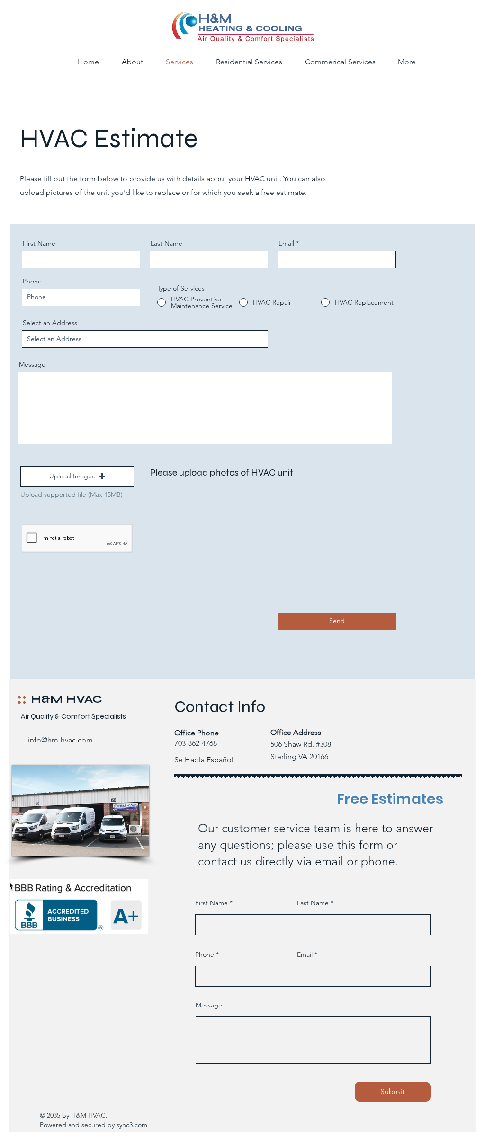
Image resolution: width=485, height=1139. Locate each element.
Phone (32, 281)
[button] (77, 476)
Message (32, 364)
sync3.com (132, 1125)
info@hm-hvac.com (60, 739)
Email (286, 243)
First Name (39, 243)
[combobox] (145, 339)
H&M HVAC (66, 699)
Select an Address (50, 322)
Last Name (166, 243)
